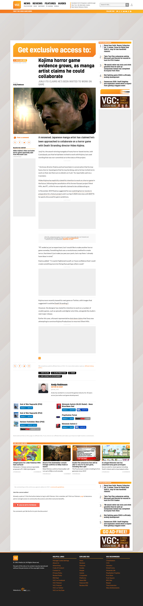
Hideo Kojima (45, 373)
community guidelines (57, 487)
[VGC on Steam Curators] (130, 11)
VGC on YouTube (58, 590)
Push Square (110, 578)
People (81, 570)
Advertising (57, 565)
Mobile (56, 6)
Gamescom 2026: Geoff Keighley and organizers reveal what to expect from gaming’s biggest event (117, 84)
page (81, 496)
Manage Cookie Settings (61, 560)
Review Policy (57, 575)
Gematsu (109, 565)
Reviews (37, 3)
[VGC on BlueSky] (124, 11)
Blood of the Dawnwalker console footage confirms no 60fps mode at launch (55, 465)
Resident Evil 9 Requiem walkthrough (83, 3)
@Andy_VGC (55, 389)
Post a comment (23, 137)
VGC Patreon (57, 583)
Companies (83, 575)
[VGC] (17, 5)
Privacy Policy (57, 573)
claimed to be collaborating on (78, 186)
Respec (108, 583)
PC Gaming (49, 6)
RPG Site (109, 580)
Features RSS (83, 583)
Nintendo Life (110, 570)
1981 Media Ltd (20, 562)
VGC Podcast (57, 585)
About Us (56, 563)
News (27, 3)
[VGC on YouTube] (126, 11)
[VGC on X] (121, 11)
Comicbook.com (44, 155)
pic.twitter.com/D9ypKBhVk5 (71, 238)
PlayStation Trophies (113, 573)
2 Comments (37, 472)
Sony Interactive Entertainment (51, 376)
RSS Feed (56, 578)
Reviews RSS (83, 585)
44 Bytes (25, 589)
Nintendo (41, 6)
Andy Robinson (18, 85)
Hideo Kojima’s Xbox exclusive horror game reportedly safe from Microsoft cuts (24, 152)
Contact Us (56, 570)
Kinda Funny (110, 568)
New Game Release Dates (79, 7)
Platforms (82, 578)
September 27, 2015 (68, 239)
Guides (62, 3)
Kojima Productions (63, 321)
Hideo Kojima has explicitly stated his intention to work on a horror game (65, 180)
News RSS (82, 580)
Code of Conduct (58, 568)
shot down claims (76, 318)
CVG (107, 563)
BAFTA (91, 194)
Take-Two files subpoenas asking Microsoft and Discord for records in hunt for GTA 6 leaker (117, 58)
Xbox (35, 6)
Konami (79, 183)
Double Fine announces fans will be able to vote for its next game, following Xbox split (84, 465)
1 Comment (67, 474)
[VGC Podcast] (119, 11)
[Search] (127, 5)
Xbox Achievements (112, 588)
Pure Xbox (109, 575)
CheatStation (110, 560)
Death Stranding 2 (61, 303)
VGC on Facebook (59, 580)
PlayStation (28, 6)
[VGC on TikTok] (128, 11)
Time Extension (111, 585)
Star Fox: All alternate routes (80, 5)
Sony (88, 318)
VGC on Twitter (58, 588)
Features (50, 3)
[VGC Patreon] (117, 11)
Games (81, 573)
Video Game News (21, 60)
